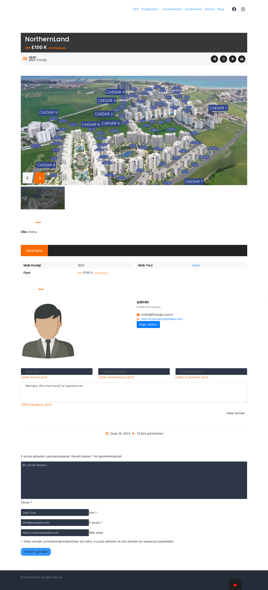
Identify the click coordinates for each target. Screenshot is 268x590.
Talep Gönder (235, 413)
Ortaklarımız (193, 9)
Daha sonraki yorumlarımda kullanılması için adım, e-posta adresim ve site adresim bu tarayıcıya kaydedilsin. (99, 541)
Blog (221, 9)
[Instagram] (243, 9)
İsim (93, 512)
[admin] (76, 330)
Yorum (26, 502)
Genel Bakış (34, 250)
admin (143, 302)
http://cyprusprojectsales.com (162, 319)
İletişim (210, 9)
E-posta (95, 522)
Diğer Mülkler (148, 324)
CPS (135, 9)
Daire (196, 265)
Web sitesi (96, 532)
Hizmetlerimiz (172, 9)
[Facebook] (234, 9)
